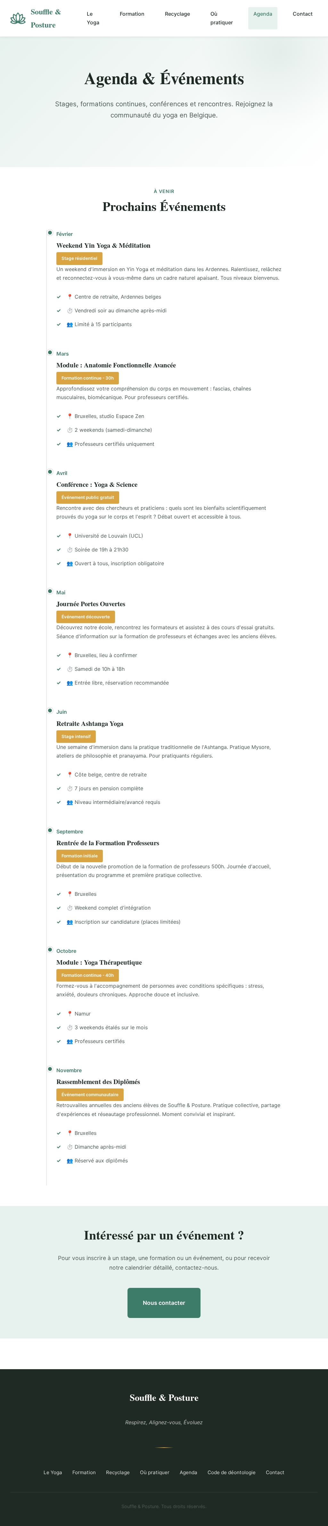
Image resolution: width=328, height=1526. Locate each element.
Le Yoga (93, 18)
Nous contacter (164, 1302)
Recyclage (177, 14)
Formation (132, 14)
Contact (303, 14)
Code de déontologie (232, 1472)
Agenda (262, 14)
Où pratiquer (221, 18)
